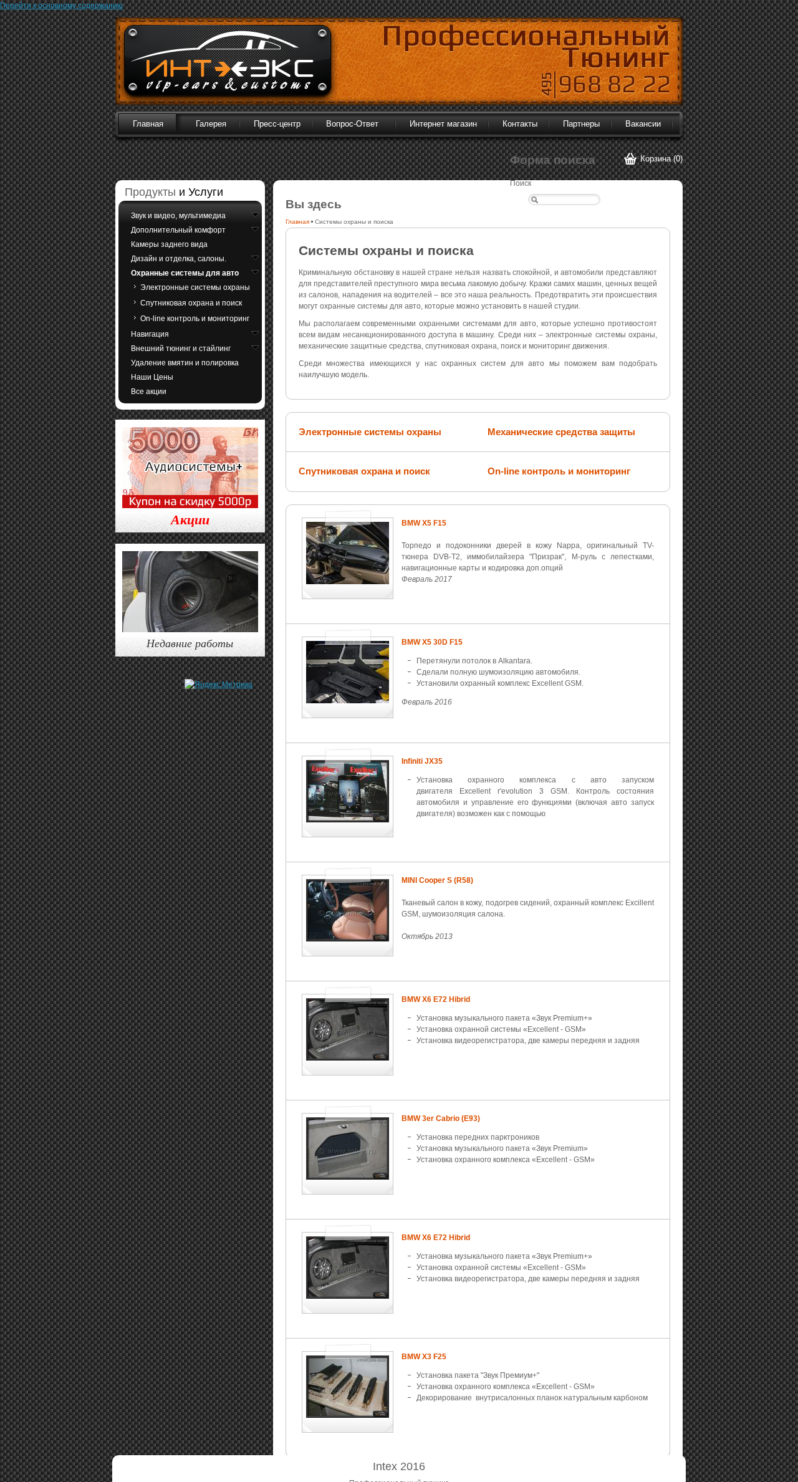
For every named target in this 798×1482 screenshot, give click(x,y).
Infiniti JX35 (422, 761)
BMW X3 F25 (423, 1356)
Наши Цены (152, 377)
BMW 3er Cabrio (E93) (440, 1118)
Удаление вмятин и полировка (185, 362)
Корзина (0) (661, 158)
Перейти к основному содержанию (61, 5)
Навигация (150, 334)
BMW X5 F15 (423, 523)
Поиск (520, 183)
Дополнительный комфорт (178, 230)
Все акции (148, 391)
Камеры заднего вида (169, 244)
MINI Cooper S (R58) (437, 880)
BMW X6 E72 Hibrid (435, 999)
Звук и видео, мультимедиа (178, 215)
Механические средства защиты (561, 431)
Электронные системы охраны (370, 431)
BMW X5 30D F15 (432, 642)
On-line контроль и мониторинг (559, 471)
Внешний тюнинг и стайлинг (181, 348)
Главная (297, 221)
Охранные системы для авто (185, 273)
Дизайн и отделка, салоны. (178, 258)
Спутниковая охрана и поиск (364, 471)
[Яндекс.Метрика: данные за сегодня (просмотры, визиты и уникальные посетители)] (218, 684)
